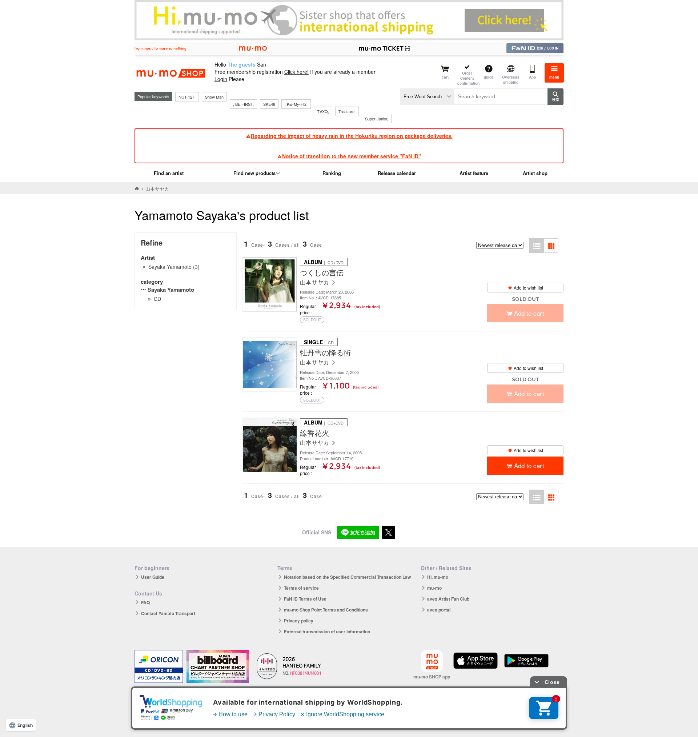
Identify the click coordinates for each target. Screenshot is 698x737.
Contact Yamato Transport (168, 613)
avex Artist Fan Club (448, 598)
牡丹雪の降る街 (325, 352)
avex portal (438, 609)
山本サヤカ (315, 282)
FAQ (145, 602)
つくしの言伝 (322, 272)
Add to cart (529, 465)
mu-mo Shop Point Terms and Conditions (326, 609)
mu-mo (434, 588)
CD (157, 298)
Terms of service (301, 588)
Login (220, 79)
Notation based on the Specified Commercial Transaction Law (347, 577)
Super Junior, (376, 118)
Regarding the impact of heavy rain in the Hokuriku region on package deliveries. (352, 135)
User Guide (152, 577)
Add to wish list (528, 287)
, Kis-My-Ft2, (296, 104)
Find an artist (169, 173)
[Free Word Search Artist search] (427, 96)
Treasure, (347, 111)
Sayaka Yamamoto (171, 290)
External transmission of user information (327, 631)
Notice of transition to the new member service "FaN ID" (351, 156)
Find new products (254, 173)
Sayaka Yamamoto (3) (174, 266)
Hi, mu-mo (437, 577)
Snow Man (214, 97)
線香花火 (314, 433)
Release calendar (397, 173)
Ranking (331, 173)
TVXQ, (323, 111)
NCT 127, (187, 97)
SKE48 (269, 104)
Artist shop (535, 173)
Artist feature (474, 173)
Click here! (296, 71)
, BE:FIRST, (243, 104)
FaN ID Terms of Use (305, 598)
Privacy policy (298, 620)
